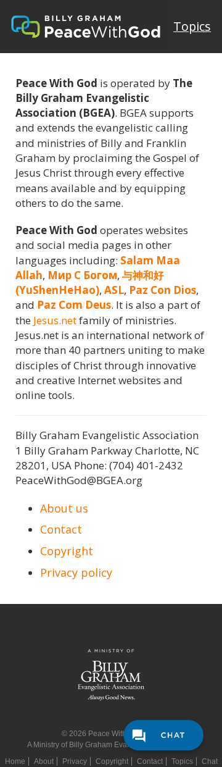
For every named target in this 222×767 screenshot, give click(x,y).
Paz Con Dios (162, 290)
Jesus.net (54, 320)
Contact (61, 529)
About (44, 761)
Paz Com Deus (74, 305)
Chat (210, 761)
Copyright (66, 550)
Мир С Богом (82, 275)
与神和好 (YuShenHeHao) (89, 282)
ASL (114, 290)
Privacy (74, 761)
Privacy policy (76, 572)
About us (64, 508)
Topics (192, 26)
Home (15, 761)
